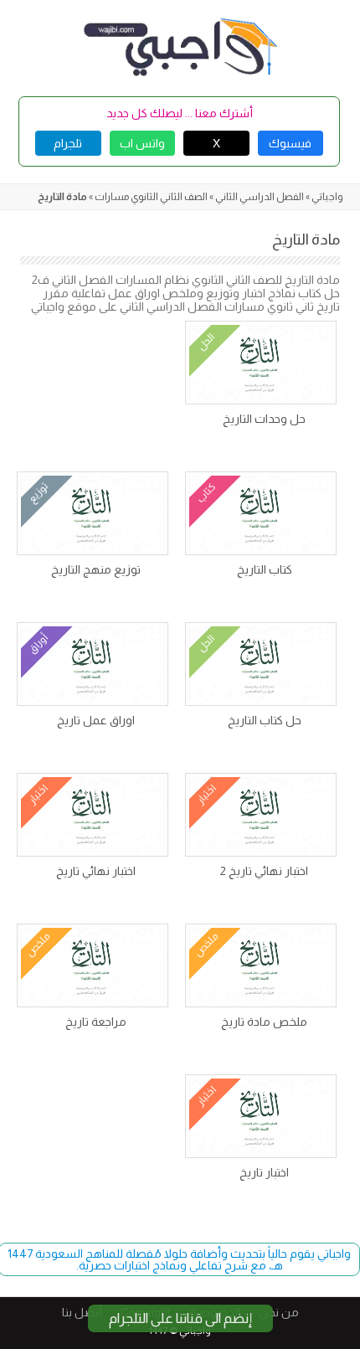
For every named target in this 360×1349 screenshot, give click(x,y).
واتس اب (142, 143)
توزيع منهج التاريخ (96, 569)
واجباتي (327, 197)
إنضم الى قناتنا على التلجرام (180, 1318)
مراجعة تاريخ (95, 1021)
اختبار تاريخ (264, 1172)
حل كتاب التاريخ (264, 720)
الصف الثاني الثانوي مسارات (151, 197)
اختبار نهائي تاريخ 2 (264, 871)
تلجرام (68, 143)
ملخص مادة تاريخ (264, 1021)
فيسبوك (290, 143)
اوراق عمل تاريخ (96, 720)
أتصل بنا (82, 1312)
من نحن (279, 1312)
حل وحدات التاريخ (264, 418)
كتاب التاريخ (264, 569)
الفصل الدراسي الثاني (259, 197)
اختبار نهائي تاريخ (96, 871)
